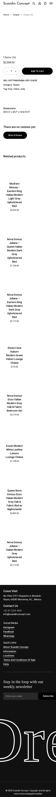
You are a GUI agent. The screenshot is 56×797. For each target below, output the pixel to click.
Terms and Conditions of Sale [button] (19, 660)
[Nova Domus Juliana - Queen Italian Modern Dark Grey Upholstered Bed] (14, 225)
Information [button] (9, 651)
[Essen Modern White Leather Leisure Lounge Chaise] (14, 431)
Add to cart (37, 71)
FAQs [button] (6, 664)
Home (6, 14)
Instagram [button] (8, 627)
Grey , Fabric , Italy (16, 89)
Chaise (16, 14)
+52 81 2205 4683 (12, 610)
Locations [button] (8, 655)
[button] (51, 3)
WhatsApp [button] (8, 636)
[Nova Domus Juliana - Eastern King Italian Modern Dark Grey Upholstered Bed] (14, 281)
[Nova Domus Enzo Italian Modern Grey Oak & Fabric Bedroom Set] (14, 382)
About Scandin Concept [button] (16, 647)
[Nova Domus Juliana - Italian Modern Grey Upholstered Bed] (14, 528)
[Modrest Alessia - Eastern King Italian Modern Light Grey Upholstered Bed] (14, 169)
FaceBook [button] (8, 631)
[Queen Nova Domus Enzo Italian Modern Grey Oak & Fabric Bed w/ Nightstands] (14, 476)
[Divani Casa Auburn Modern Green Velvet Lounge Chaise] (14, 335)
